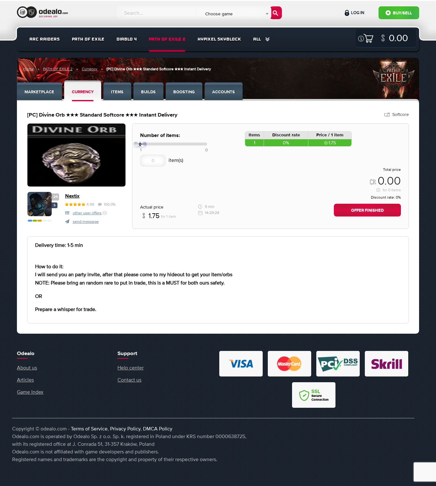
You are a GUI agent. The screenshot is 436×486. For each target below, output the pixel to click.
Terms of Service (89, 428)
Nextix (72, 196)
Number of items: (160, 135)
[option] (76, 155)
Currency (89, 69)
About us (27, 367)
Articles (25, 380)
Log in (357, 12)
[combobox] (233, 14)
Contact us (129, 380)
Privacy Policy (125, 428)
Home (28, 69)
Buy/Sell (402, 13)
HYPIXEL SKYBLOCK (219, 39)
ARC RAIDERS (44, 39)
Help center (130, 367)
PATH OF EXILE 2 (167, 39)
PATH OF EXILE (88, 39)
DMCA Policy (157, 428)
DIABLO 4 (127, 39)
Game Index (30, 392)
